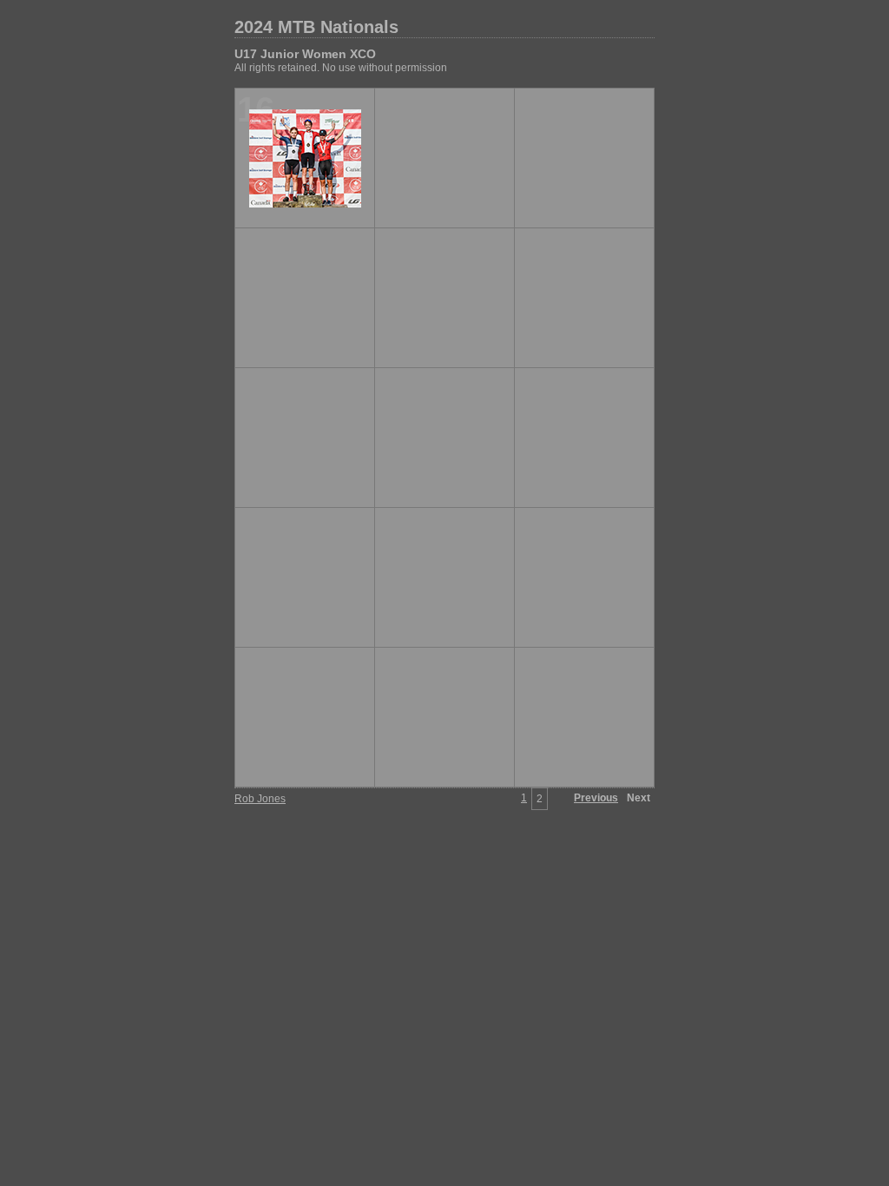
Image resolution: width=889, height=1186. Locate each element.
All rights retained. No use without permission (340, 68)
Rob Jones (260, 799)
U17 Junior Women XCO (305, 54)
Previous (596, 798)
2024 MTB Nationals (316, 26)
